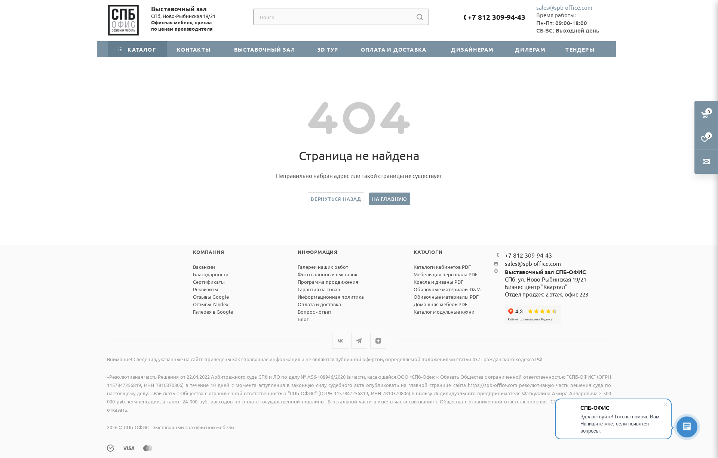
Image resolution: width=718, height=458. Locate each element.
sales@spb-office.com (564, 7)
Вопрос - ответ (314, 311)
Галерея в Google (213, 311)
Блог (303, 319)
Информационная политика (331, 296)
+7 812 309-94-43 (496, 17)
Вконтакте (340, 341)
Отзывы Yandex (210, 304)
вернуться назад (336, 199)
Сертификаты (209, 282)
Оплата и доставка (319, 304)
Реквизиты (205, 289)
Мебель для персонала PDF (446, 274)
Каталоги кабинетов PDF (442, 267)
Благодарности (210, 274)
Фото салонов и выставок (328, 274)
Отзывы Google (211, 296)
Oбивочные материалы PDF (446, 296)
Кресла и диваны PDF (438, 282)
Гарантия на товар (319, 289)
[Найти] (420, 17)
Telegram (359, 341)
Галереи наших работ (323, 267)
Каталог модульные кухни (444, 311)
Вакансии (204, 267)
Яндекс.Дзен (378, 341)
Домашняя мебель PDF (440, 304)
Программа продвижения (328, 282)
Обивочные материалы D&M (447, 289)
